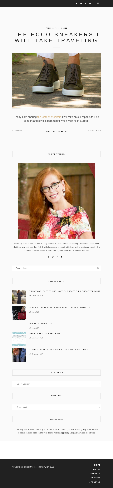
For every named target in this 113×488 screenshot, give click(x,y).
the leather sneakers (49, 117)
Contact (95, 473)
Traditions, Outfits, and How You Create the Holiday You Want (64, 291)
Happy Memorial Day (40, 324)
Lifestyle (95, 482)
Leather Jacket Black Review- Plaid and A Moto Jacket (59, 350)
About (97, 469)
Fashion (50, 28)
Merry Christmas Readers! (44, 334)
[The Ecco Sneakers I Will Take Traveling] (56, 80)
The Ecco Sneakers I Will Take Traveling (56, 37)
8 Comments (17, 131)
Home (97, 465)
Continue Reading (57, 131)
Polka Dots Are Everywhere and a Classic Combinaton (60, 307)
